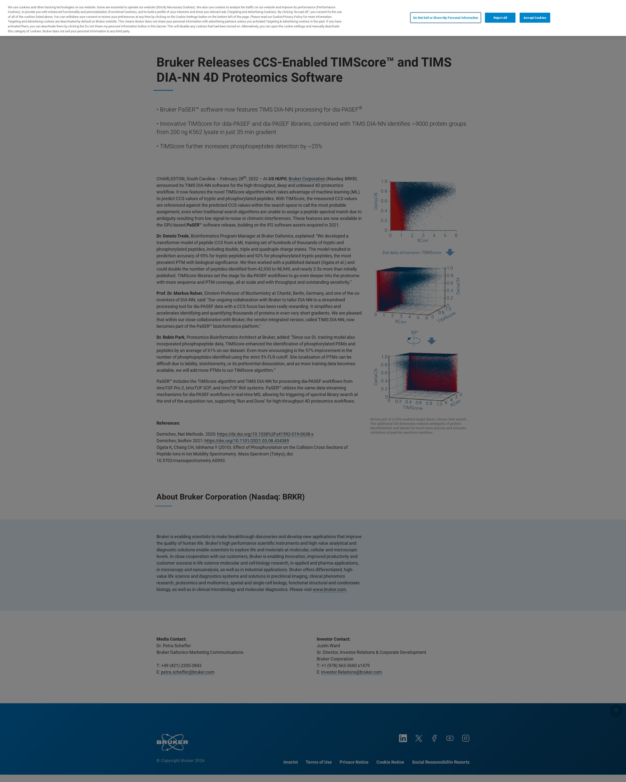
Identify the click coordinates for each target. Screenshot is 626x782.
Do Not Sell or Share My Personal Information (445, 17)
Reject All (500, 17)
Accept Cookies (535, 17)
